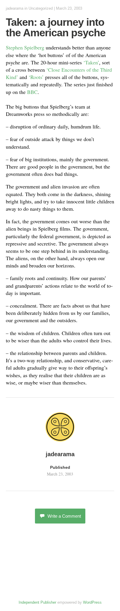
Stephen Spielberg (25, 47)
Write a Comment (64, 516)
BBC (32, 91)
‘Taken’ (91, 62)
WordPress (92, 602)
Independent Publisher (37, 602)
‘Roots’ (37, 76)
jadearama (14, 8)
